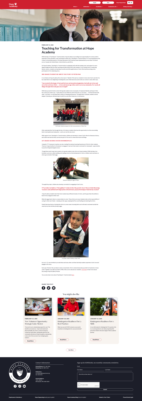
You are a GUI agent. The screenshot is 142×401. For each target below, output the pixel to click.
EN (131, 2)
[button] (75, 6)
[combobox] (130, 2)
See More (71, 350)
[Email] (53, 288)
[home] (40, 5)
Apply (94, 2)
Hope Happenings (121, 2)
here (73, 275)
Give (108, 2)
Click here (84, 269)
